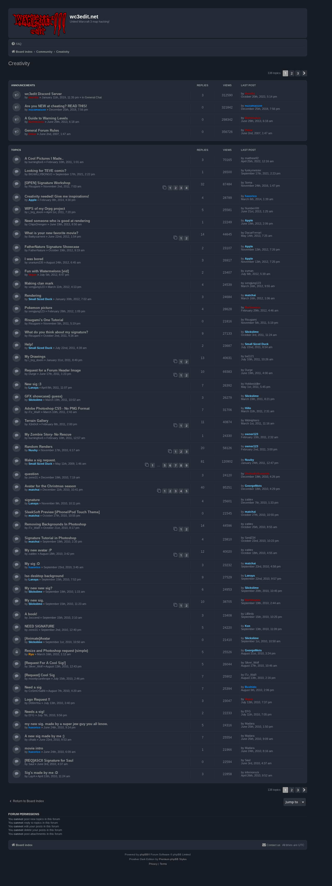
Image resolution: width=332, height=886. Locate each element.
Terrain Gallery (36, 421)
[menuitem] (16, 44)
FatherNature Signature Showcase (52, 247)
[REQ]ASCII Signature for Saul (49, 760)
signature (32, 500)
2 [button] (292, 73)
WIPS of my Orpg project (45, 209)
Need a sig (33, 687)
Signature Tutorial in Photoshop (50, 538)
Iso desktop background (44, 576)
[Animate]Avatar (37, 638)
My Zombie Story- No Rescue (48, 434)
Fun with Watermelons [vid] (47, 271)
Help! (29, 344)
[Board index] (40, 23)
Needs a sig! (34, 712)
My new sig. (34, 600)
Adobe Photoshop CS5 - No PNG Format (57, 408)
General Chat (93, 97)
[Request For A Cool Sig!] (45, 663)
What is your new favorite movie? (51, 233)
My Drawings (35, 357)
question (32, 474)
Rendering (33, 295)
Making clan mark (39, 283)
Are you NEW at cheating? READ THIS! (56, 106)
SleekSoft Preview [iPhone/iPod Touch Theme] (62, 512)
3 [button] (298, 73)
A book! (31, 614)
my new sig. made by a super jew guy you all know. (66, 724)
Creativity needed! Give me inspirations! (57, 196)
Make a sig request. (40, 460)
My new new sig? (38, 588)
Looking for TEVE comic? (45, 171)
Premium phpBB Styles (172, 859)
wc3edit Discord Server (43, 94)
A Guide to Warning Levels (46, 118)
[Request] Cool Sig (40, 675)
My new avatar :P (38, 550)
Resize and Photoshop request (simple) (56, 651)
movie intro (34, 748)
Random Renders (38, 447)
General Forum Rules (42, 130)
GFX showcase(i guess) (43, 396)
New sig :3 (33, 384)
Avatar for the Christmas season (50, 486)
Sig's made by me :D (41, 773)
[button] (304, 73)
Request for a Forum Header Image (53, 370)
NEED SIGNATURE (39, 626)
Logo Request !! (37, 699)
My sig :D (32, 564)
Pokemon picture (38, 308)
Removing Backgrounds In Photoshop (55, 524)
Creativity (19, 63)
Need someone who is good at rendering (57, 221)
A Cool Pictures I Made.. (44, 158)
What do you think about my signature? (56, 332)
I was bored (34, 259)
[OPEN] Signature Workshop (47, 183)
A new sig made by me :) (44, 736)
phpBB (144, 854)
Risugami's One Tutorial (44, 320)
